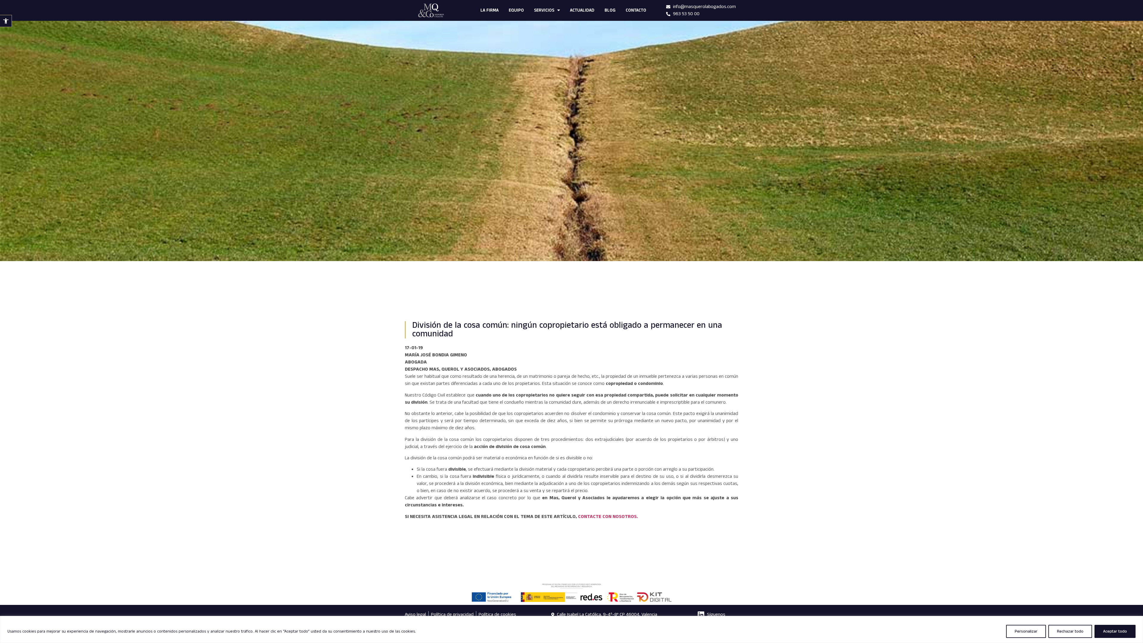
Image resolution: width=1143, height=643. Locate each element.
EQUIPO (516, 10)
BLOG (610, 10)
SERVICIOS (544, 10)
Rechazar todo (1070, 631)
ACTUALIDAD (582, 10)
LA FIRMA (489, 10)
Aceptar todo (1115, 631)
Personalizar (1026, 631)
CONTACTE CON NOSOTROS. (608, 516)
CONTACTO (636, 10)
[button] (6, 21)
